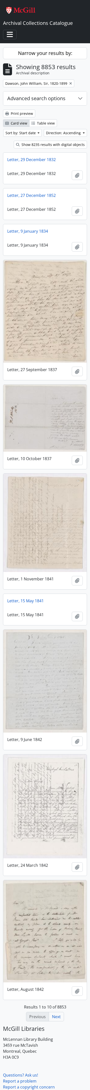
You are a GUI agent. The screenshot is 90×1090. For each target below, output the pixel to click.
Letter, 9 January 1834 (27, 231)
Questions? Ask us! (20, 1075)
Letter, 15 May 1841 (25, 601)
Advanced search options (36, 98)
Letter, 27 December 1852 (31, 195)
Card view (18, 123)
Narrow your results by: (45, 53)
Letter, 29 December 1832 (31, 159)
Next (56, 1016)
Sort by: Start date (21, 133)
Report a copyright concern (29, 1087)
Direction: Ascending (64, 133)
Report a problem (19, 1081)
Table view (45, 123)
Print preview (21, 113)
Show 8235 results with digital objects (52, 144)
